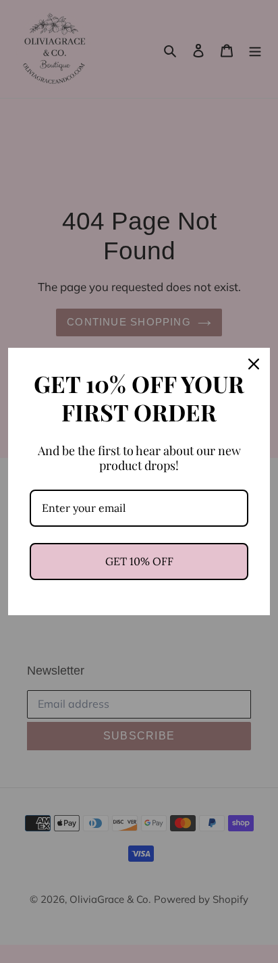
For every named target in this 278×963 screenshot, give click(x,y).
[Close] (254, 364)
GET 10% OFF (139, 561)
